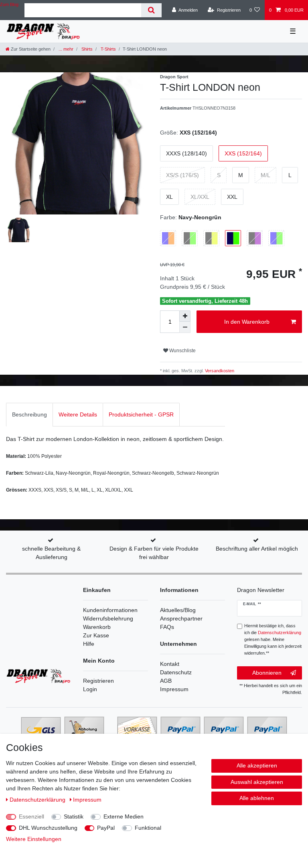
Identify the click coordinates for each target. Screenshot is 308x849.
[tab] (29, 415)
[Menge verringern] (184, 327)
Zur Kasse (96, 635)
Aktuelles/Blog (178, 610)
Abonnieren (267, 672)
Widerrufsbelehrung (108, 618)
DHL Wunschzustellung (48, 828)
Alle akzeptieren (257, 765)
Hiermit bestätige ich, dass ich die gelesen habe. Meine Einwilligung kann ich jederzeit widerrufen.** (273, 639)
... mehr (65, 49)
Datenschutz (176, 672)
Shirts (86, 49)
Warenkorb (97, 627)
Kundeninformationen (110, 610)
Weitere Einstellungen (33, 839)
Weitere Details (78, 414)
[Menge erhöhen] (184, 316)
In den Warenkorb (247, 321)
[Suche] (151, 10)
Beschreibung (29, 414)
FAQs (167, 627)
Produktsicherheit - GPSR (141, 414)
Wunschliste (182, 350)
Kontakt (169, 664)
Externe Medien (123, 816)
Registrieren (98, 681)
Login (90, 689)
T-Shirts (107, 49)
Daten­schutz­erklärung (38, 799)
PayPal (106, 828)
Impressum (174, 689)
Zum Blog (9, 4)
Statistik (73, 816)
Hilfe (88, 644)
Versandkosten (219, 370)
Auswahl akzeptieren (257, 782)
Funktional (148, 828)
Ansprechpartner (181, 618)
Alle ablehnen (256, 798)
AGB (166, 681)
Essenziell (31, 816)
